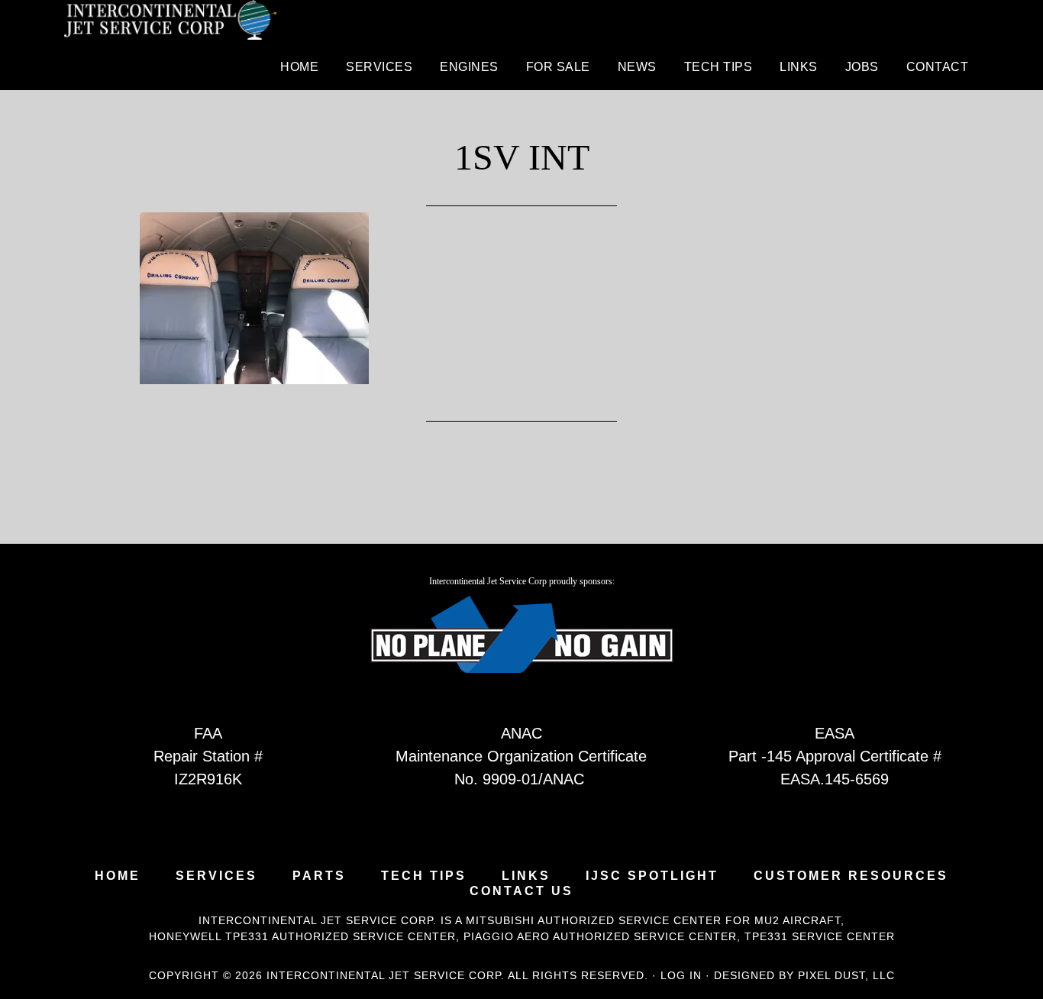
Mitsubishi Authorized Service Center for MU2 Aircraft (653, 920)
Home (117, 876)
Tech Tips (424, 876)
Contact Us (521, 891)
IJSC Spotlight (652, 876)
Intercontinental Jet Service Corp (170, 23)
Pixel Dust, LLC (846, 975)
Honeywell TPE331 (209, 936)
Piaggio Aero (506, 936)
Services (216, 876)
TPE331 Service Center (819, 936)
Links (526, 876)
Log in (681, 975)
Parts (319, 876)
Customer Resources (851, 876)
